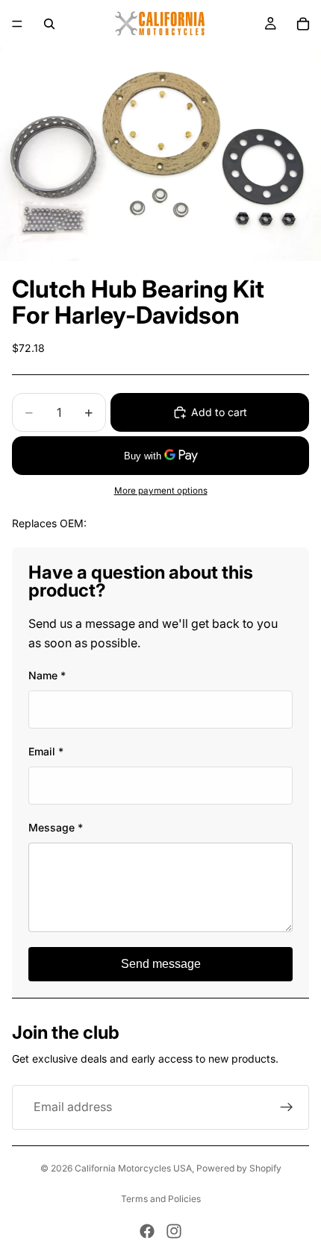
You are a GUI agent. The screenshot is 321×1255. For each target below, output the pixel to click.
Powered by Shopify (238, 1168)
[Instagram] (174, 1231)
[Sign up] (286, 1107)
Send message (161, 963)
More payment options (161, 490)
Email (45, 751)
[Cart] (303, 23)
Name (47, 675)
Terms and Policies (161, 1198)
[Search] (49, 23)
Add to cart (219, 412)
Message (55, 827)
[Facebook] (147, 1231)
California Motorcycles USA (133, 1168)
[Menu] (17, 24)
